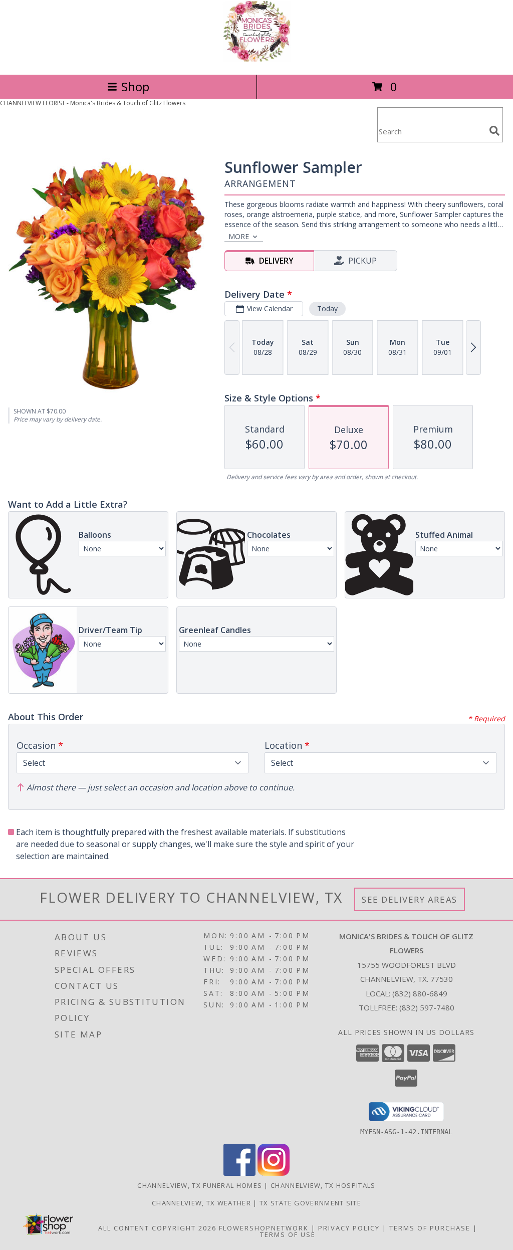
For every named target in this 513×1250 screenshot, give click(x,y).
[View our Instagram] (274, 1173)
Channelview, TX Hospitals (323, 1185)
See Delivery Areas (409, 899)
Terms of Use (288, 1234)
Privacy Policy (349, 1227)
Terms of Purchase (429, 1227)
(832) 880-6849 (419, 993)
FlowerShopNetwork (264, 1227)
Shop (135, 86)
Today (327, 308)
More (238, 236)
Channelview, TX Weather (201, 1202)
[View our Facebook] (239, 1173)
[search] (494, 130)
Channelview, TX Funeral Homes (199, 1185)
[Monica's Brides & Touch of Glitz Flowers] (256, 60)
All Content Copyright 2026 (157, 1227)
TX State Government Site (310, 1202)
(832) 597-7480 (426, 1007)
